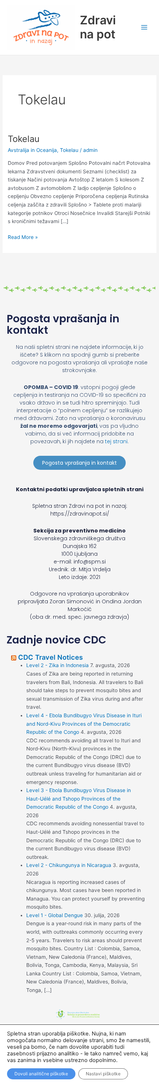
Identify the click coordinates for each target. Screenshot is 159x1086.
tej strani (116, 441)
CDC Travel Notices (50, 657)
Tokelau (24, 138)
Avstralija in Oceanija (32, 150)
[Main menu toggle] (144, 27)
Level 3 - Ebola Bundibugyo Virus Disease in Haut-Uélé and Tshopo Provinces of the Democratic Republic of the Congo (78, 798)
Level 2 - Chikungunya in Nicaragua (68, 865)
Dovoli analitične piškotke (41, 1073)
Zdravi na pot (98, 27)
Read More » (23, 236)
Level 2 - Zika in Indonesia (57, 665)
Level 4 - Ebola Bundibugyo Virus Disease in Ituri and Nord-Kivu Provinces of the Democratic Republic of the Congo (84, 723)
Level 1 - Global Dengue (54, 915)
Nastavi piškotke (103, 1073)
